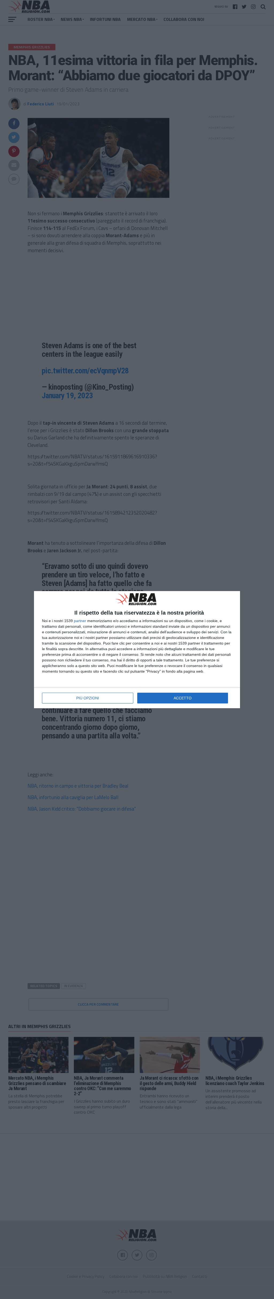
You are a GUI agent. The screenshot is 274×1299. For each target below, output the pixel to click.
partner (80, 621)
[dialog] (137, 649)
